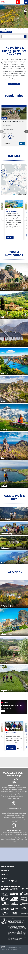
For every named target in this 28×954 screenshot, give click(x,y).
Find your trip (13, 84)
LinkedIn (15, 881)
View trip (9, 237)
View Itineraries (5, 31)
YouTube (12, 881)
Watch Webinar (12, 747)
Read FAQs (18, 747)
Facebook (5, 881)
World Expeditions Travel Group (10, 886)
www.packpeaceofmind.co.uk (14, 939)
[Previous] (3, 736)
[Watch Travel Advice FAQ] (14, 726)
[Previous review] (3, 219)
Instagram (9, 881)
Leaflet (13, 194)
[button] (18, 28)
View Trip (22, 143)
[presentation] (2, 131)
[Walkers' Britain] (2, 2)
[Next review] (25, 219)
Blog (2, 881)
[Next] (25, 736)
